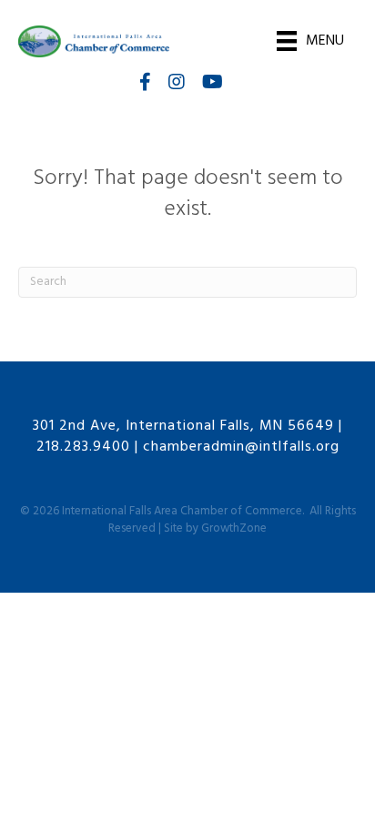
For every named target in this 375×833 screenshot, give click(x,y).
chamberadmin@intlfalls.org (241, 447)
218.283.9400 (83, 447)
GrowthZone (234, 528)
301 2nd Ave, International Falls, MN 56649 (183, 426)
